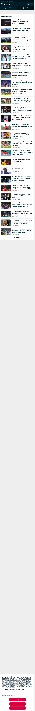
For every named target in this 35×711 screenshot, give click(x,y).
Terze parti (14, 687)
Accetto (17, 699)
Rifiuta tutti (17, 703)
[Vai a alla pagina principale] (8, 4)
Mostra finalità (17, 708)
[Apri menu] (31, 4)
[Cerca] (28, 4)
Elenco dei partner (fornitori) (8, 695)
